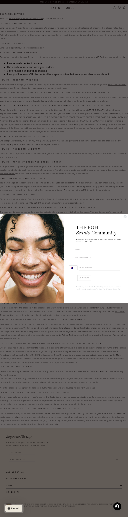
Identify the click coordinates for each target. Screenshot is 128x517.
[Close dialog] (125, 216)
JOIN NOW (84, 278)
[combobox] (73, 267)
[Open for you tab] (117, 506)
